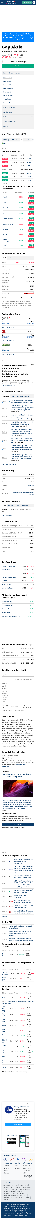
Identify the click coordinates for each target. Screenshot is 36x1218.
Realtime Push (8, 95)
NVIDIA (5, 208)
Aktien (5, 1191)
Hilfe (16, 1166)
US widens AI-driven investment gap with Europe (21, 402)
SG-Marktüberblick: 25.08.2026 (20, 896)
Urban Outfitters (7, 588)
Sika (4, 246)
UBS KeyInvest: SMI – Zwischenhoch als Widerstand (22, 901)
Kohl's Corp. (6, 612)
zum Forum (5, 757)
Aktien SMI (6, 1185)
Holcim (5, 229)
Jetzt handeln (18, 824)
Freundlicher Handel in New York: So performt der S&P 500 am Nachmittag (22, 424)
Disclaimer (26, 1171)
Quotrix (3, 1051)
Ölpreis (27, 1197)
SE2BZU (30, 180)
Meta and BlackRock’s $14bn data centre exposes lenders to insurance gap (22, 417)
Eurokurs (6, 1193)
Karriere (6, 1168)
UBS (4, 202)
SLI (17, 1185)
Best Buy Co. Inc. (7, 605)
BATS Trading (4, 1009)
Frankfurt (4, 1046)
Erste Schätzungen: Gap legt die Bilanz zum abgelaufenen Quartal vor (22, 440)
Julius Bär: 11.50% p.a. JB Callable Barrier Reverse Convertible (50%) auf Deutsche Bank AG (23, 870)
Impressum (26, 1166)
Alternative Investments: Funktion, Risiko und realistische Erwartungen (21, 939)
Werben (17, 1168)
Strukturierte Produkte (11, 1195)
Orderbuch (7, 99)
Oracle (5, 235)
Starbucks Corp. (7, 602)
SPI (13, 1185)
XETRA (4, 1067)
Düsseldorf (4, 1041)
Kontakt (6, 1166)
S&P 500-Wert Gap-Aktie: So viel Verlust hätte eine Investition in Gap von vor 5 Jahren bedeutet (21, 457)
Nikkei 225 (6, 1189)
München (4, 1036)
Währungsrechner (17, 1197)
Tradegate (4, 979)
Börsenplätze (7, 92)
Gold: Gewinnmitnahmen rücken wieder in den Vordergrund (23, 861)
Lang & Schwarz (5, 973)
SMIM (21, 1185)
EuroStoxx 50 (7, 1187)
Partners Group (8, 219)
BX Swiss (4, 955)
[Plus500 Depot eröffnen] (10, 3)
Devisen (12, 1191)
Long (31, 196)
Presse (5, 1171)
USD (4, 258)
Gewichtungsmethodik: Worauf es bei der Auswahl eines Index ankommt (20, 933)
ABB (4, 213)
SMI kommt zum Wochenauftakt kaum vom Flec (23, 891)
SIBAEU (30, 166)
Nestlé (5, 197)
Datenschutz (27, 1168)
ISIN (15, 51)
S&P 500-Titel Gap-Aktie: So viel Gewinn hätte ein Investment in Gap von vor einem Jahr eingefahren (22, 432)
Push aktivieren (7, 327)
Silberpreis (14, 1193)
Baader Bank (4, 1062)
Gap (3, 573)
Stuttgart (4, 1031)
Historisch (6, 102)
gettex (4, 997)
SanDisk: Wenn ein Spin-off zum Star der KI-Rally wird (22, 877)
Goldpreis (26, 1189)
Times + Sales (7, 85)
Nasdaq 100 (26, 1187)
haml (3, 1057)
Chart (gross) (7, 81)
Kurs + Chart (7, 78)
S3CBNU (30, 159)
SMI (20, 1189)
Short (31, 198)
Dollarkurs (20, 1191)
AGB (24, 1173)
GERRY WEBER (7, 570)
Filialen (15, 493)
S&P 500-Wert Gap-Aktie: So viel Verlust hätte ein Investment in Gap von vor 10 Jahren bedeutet (21, 448)
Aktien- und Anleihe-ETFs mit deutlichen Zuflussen (23, 907)
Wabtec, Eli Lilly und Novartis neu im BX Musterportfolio (23, 912)
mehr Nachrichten (8, 464)
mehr (15, 258)
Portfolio (6, 1197)
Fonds (22, 1193)
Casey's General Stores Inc (11, 616)
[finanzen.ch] (11, 1)
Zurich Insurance (6, 240)
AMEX (4, 1025)
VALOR (4, 51)
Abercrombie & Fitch (9, 566)
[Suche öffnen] (34, 2)
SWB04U (30, 177)
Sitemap (6, 1173)
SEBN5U (30, 173)
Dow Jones (17, 1187)
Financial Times (28, 403)
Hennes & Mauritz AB (9, 577)
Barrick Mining (8, 224)
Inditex (4, 581)
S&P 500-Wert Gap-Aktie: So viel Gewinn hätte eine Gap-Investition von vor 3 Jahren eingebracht (22, 408)
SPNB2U (30, 162)
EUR (10, 258)
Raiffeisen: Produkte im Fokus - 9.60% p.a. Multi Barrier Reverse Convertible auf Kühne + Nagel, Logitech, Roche (23, 884)
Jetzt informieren (7, 386)
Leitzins (5, 1200)
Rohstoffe (23, 1195)
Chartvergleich (8, 88)
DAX (26, 1185)
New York (3, 1015)
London (3, 1020)
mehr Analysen (7, 515)
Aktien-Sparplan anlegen (18, 62)
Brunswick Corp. (7, 609)
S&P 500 (31, 485)
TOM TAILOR (6, 584)
